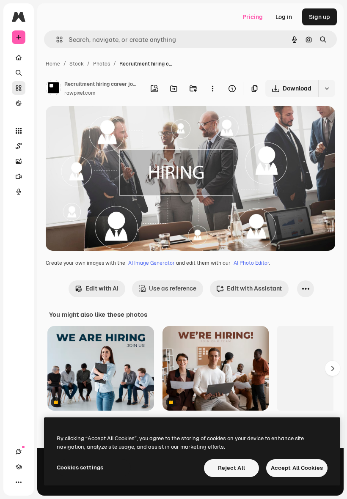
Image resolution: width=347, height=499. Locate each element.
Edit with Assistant (254, 288)
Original (100, 122)
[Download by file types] (326, 88)
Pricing (252, 17)
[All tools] (18, 130)
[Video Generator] (18, 176)
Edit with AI (101, 288)
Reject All (231, 468)
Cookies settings (80, 467)
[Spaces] (18, 146)
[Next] (332, 368)
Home (53, 63)
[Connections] (18, 451)
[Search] (18, 73)
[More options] (212, 88)
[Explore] (18, 103)
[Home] (18, 57)
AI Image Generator (151, 263)
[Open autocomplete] (56, 39)
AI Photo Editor (251, 263)
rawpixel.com (80, 93)
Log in (283, 17)
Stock (76, 63)
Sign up (319, 17)
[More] (18, 482)
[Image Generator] (18, 161)
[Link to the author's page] (53, 89)
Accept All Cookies (297, 468)
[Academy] (18, 467)
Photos (101, 63)
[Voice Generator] (18, 191)
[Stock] (18, 88)
